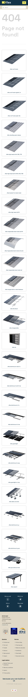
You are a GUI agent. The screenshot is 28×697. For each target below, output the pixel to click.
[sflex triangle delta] (14, 321)
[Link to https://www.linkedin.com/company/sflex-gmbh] (20, 606)
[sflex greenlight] (14, 437)
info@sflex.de (5, 624)
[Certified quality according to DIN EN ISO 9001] (14, 628)
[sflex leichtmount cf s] (14, 398)
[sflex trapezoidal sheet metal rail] (14, 263)
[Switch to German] (13, 690)
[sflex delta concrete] (14, 495)
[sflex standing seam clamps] (14, 128)
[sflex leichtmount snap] (14, 456)
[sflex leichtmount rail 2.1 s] (14, 360)
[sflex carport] (14, 580)
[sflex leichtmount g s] (14, 516)
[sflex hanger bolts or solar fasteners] (14, 282)
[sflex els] (14, 340)
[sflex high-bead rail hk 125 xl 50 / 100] (14, 167)
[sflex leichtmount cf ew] (14, 417)
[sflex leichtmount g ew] (14, 539)
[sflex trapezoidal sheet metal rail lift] (14, 225)
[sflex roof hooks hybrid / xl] (14, 83)
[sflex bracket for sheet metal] (14, 186)
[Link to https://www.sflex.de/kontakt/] (20, 599)
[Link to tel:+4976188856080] (7, 599)
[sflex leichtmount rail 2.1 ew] (14, 379)
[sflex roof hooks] (14, 60)
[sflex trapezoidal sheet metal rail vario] (14, 244)
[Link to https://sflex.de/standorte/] (7, 606)
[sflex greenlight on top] (14, 475)
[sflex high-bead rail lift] (14, 205)
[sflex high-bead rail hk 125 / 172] (14, 147)
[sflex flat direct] (14, 302)
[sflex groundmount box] (14, 561)
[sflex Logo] (6, 1)
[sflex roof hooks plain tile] (14, 107)
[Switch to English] (15, 690)
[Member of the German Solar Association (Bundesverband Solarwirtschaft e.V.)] (22, 628)
